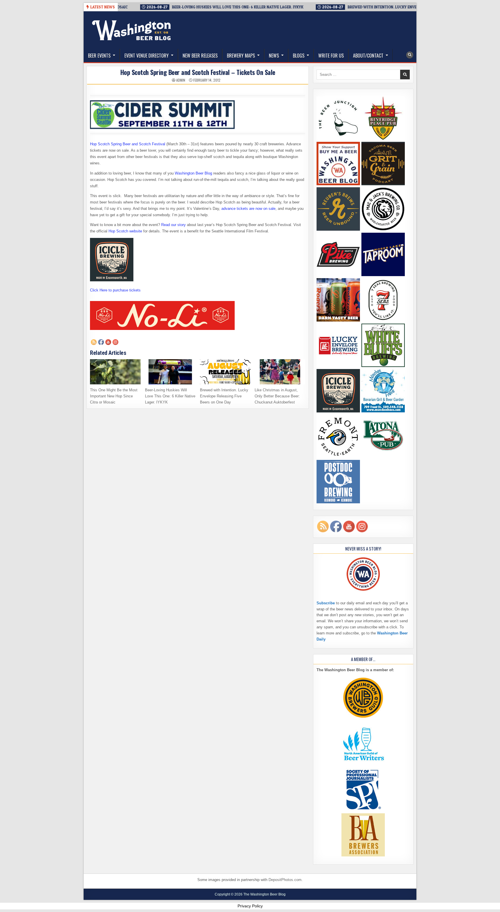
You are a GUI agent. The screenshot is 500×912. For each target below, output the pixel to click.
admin (180, 80)
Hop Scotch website (125, 231)
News (274, 55)
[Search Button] (409, 55)
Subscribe (326, 603)
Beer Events (99, 55)
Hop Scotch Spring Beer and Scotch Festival (127, 144)
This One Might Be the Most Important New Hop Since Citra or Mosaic (113, 396)
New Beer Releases (200, 55)
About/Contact (368, 55)
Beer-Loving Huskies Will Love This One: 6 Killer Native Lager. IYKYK (170, 396)
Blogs (298, 55)
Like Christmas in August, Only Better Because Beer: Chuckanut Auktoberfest (277, 396)
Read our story (173, 225)
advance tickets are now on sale (248, 208)
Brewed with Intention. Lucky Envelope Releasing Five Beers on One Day (224, 396)
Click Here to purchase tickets (115, 290)
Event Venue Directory (146, 55)
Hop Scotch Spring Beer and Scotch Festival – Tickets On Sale (197, 72)
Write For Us (331, 55)
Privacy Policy (250, 906)
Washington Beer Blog (193, 173)
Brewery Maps (241, 55)
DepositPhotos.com (285, 880)
